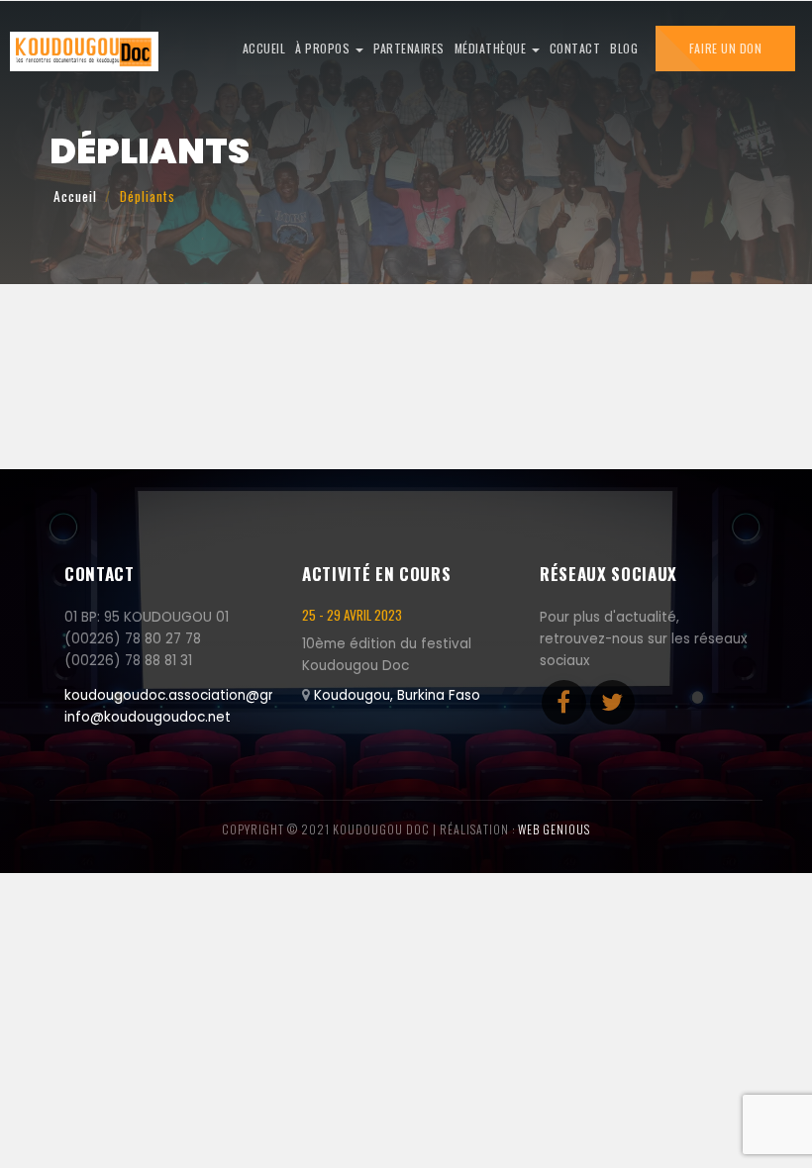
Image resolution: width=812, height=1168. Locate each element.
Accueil (264, 48)
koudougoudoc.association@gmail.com (196, 695)
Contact (575, 48)
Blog (624, 48)
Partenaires (409, 48)
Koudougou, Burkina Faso (397, 695)
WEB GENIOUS (554, 829)
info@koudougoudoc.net (147, 717)
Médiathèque (492, 48)
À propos (324, 48)
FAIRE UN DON (725, 48)
